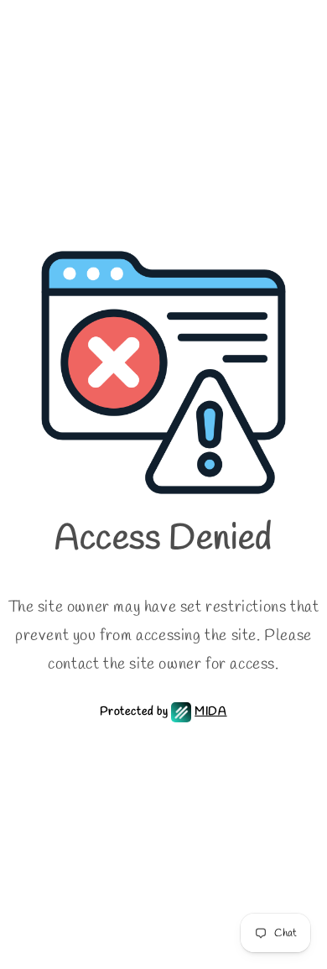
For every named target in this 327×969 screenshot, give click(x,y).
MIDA (210, 712)
